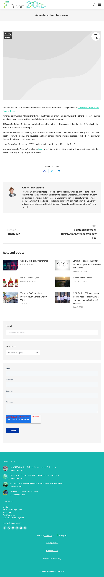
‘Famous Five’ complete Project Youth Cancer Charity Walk (33, 296)
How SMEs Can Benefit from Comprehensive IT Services (33, 467)
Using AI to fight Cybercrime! (34, 260)
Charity (8, 34)
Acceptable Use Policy (52, 559)
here (40, 149)
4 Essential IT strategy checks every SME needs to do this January (37, 483)
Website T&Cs (52, 550)
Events (8, 38)
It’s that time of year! (30, 277)
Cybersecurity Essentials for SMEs (24, 491)
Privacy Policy (52, 542)
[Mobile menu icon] (99, 4)
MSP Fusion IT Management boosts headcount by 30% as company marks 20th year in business (86, 298)
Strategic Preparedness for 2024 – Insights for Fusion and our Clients (87, 264)
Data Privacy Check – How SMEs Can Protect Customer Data (34, 475)
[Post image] (10, 265)
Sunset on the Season (82, 277)
